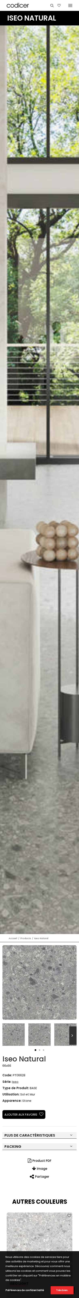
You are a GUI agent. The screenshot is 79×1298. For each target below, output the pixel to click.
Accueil (13, 938)
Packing (12, 1146)
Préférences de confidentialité (24, 1290)
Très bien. (62, 1290)
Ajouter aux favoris (20, 1114)
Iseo (15, 1082)
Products (25, 938)
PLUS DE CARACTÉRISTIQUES (29, 1135)
